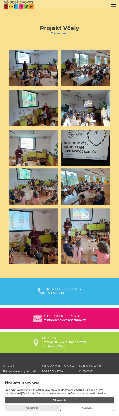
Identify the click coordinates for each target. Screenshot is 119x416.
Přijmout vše (59, 400)
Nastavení (87, 408)
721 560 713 (55, 293)
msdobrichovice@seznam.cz (64, 320)
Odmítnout (32, 408)
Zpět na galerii (59, 33)
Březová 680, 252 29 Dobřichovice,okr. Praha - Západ (65, 344)
